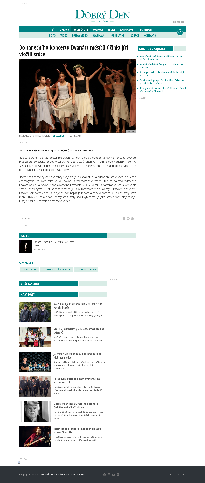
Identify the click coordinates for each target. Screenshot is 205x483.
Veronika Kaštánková (86, 269)
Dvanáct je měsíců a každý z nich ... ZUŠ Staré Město (54, 243)
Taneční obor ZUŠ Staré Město (56, 269)
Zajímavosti (127, 29)
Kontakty (150, 35)
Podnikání (147, 29)
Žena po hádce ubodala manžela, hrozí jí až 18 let (162, 74)
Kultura (98, 29)
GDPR (168, 474)
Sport (111, 29)
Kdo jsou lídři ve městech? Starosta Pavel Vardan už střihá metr (163, 89)
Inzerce (134, 35)
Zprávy (64, 29)
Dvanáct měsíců (29, 269)
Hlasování (99, 35)
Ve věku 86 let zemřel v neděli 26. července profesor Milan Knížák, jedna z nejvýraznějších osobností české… (79, 415)
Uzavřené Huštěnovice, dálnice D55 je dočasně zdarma (161, 58)
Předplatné (117, 35)
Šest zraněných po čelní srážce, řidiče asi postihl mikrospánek (162, 82)
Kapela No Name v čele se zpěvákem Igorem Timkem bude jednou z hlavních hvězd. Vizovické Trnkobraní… (79, 365)
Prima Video (80, 35)
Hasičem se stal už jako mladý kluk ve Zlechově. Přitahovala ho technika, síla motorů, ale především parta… (78, 390)
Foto (52, 35)
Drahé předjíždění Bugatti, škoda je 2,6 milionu (161, 66)
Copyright (180, 474)
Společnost (81, 29)
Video (63, 35)
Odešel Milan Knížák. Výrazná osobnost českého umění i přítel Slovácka (76, 405)
